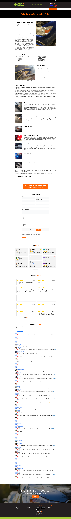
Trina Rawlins (19, 347)
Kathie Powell (19, 451)
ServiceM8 (27, 317)
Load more (35, 269)
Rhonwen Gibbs (19, 366)
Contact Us (46, 8)
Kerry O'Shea (19, 389)
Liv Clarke (18, 410)
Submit (24, 237)
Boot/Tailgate (24, 224)
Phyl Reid (18, 420)
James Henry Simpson (20, 369)
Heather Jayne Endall (20, 351)
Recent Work (22, 8)
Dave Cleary (19, 475)
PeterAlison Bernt (20, 429)
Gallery (27, 8)
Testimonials (35, 8)
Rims (23, 225)
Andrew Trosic (19, 383)
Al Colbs (18, 413)
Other (23, 220)
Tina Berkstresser (20, 426)
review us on (19, 331)
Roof (23, 219)
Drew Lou (18, 462)
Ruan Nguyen (19, 372)
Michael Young (19, 423)
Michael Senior (19, 354)
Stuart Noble (19, 376)
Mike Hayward (19, 404)
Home (15, 8)
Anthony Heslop (19, 407)
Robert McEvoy (19, 396)
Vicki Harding (19, 447)
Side (23, 217)
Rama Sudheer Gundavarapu (21, 454)
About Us (30, 8)
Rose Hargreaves (19, 443)
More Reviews (35, 478)
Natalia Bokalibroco (20, 468)
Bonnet (24, 218)
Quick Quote (41, 8)
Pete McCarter (19, 341)
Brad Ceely (19, 465)
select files (38, 229)
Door (23, 223)
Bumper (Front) (25, 216)
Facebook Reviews (40, 512)
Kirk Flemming (19, 440)
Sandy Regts (19, 386)
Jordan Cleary (19, 393)
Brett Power (19, 344)
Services (18, 8)
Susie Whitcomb (19, 472)
